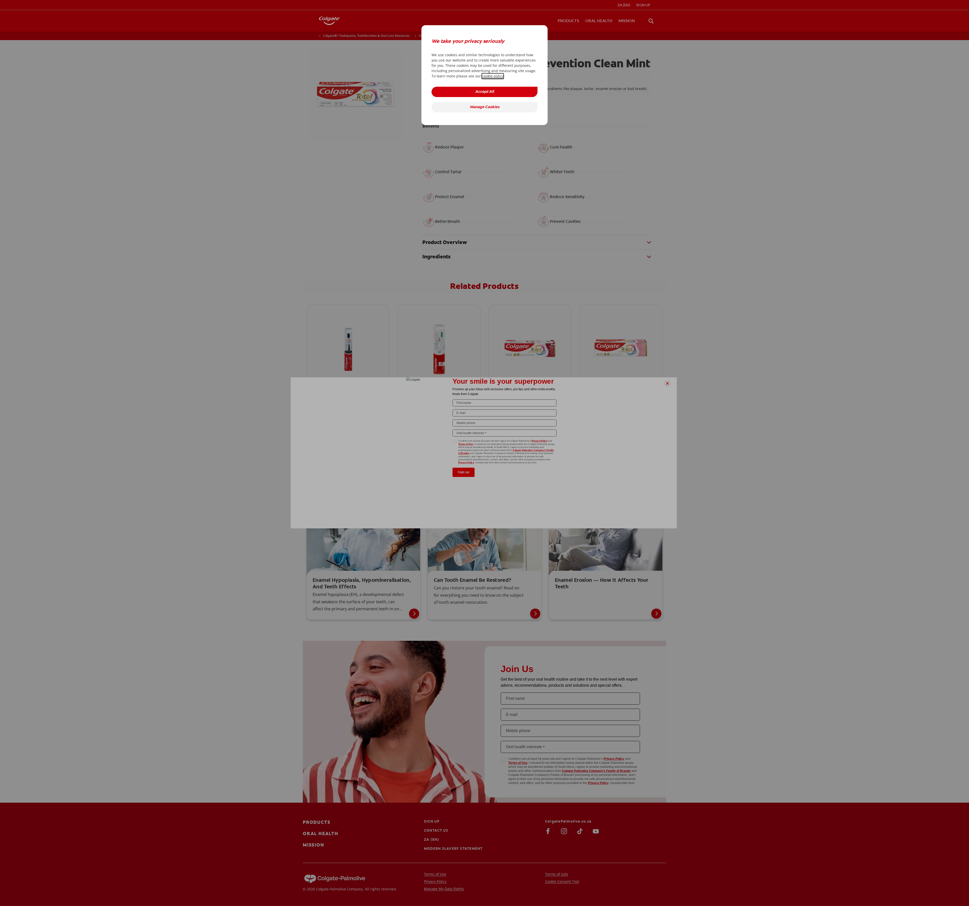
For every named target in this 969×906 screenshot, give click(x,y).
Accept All (484, 92)
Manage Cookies (484, 107)
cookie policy (492, 76)
